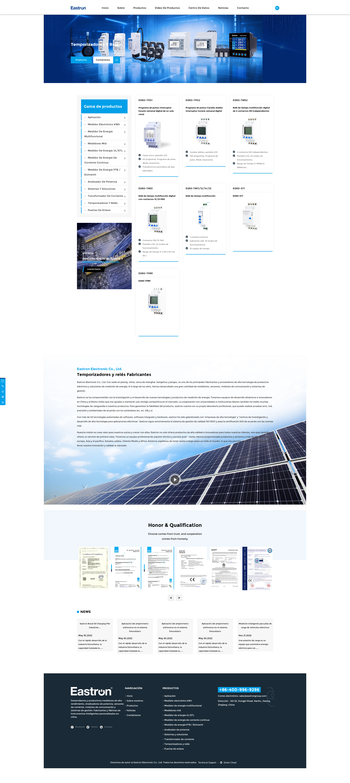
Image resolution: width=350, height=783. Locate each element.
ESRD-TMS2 (240, 100)
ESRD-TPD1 (145, 100)
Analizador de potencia (102, 181)
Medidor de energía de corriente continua (186, 720)
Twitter (94, 727)
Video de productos (167, 7)
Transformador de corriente (105, 195)
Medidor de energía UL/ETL (105, 150)
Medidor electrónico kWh (104, 124)
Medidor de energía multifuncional (183, 705)
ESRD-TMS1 (145, 188)
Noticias (223, 7)
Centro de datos (199, 7)
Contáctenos (103, 60)
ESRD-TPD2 (193, 100)
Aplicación (94, 117)
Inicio (105, 7)
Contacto (243, 7)
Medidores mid (97, 143)
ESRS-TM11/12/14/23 (198, 188)
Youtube (108, 727)
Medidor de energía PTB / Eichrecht (183, 724)
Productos (139, 7)
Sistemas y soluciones (101, 188)
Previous (171, 597)
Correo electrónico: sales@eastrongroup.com (242, 696)
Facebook (79, 727)
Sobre (121, 7)
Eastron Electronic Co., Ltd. (148, 762)
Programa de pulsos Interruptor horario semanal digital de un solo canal (156, 111)
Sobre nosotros (135, 700)
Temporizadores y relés (103, 203)
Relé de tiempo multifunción (200, 196)
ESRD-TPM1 (145, 273)
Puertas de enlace (99, 210)
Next (179, 597)
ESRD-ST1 (239, 188)
